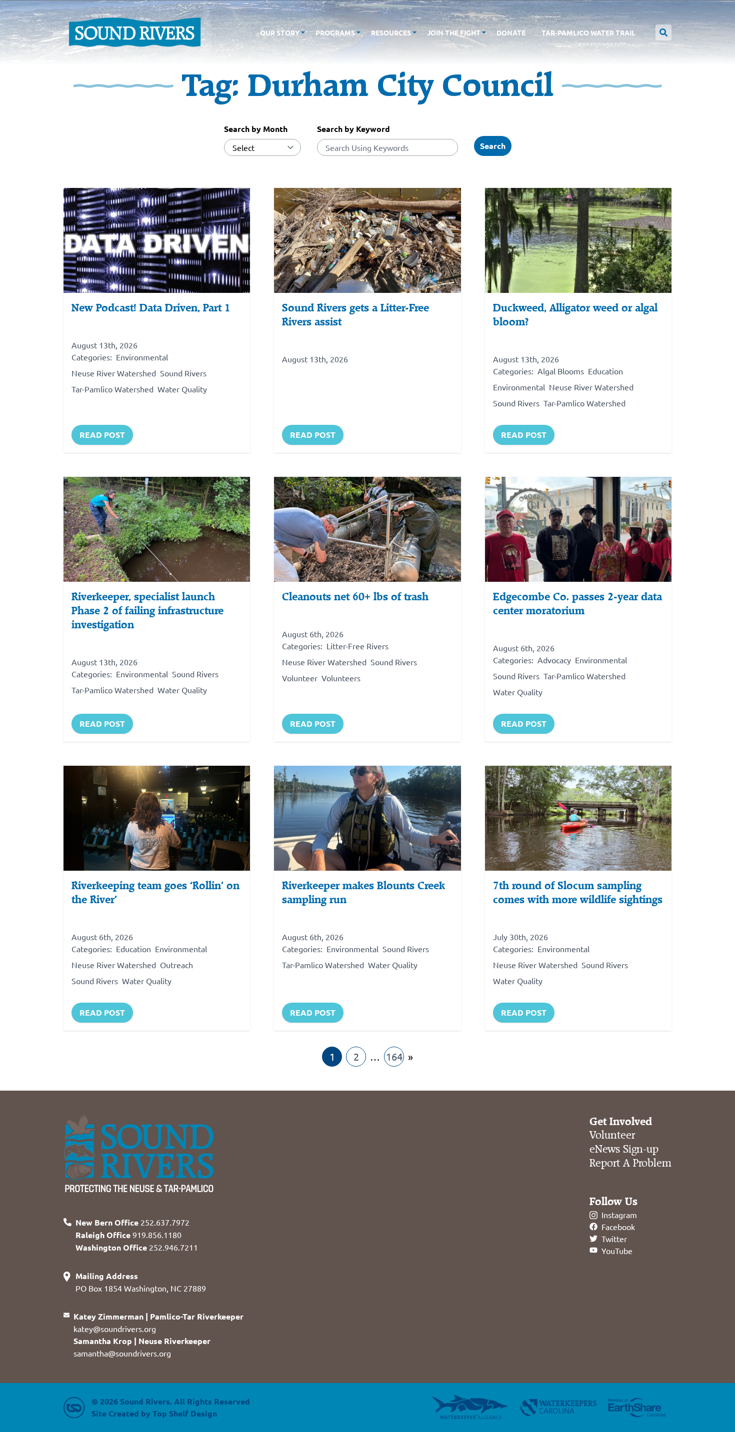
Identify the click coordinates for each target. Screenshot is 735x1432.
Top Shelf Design (184, 1413)
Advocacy (554, 660)
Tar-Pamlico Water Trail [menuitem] (589, 32)
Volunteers (341, 678)
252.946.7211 (137, 1247)
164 (394, 1056)
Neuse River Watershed (114, 373)
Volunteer (300, 678)
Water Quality (182, 389)
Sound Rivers (183, 373)
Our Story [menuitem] (280, 32)
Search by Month (256, 128)
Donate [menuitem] (511, 32)
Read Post (102, 434)
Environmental (142, 357)
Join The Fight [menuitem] (453, 32)
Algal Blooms (561, 371)
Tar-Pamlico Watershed (113, 389)
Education (605, 371)
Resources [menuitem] (391, 32)
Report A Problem (631, 1163)
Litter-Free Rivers (357, 646)
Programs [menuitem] (335, 32)
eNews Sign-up (624, 1149)
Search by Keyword (353, 128)
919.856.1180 (129, 1235)
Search (493, 145)
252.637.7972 (133, 1222)
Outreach (176, 965)
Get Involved (621, 1121)
